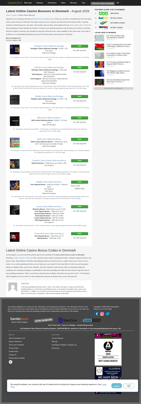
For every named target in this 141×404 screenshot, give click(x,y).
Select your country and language (102, 3)
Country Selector (57, 338)
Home (8, 15)
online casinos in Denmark (23, 258)
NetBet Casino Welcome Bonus (49, 182)
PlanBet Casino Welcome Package (49, 96)
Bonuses (73, 3)
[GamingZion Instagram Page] (102, 314)
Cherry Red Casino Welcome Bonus (49, 233)
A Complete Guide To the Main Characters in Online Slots (118, 54)
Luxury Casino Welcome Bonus (49, 206)
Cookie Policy (13, 351)
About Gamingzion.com (17, 338)
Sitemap (55, 341)
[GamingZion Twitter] (107, 314)
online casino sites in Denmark (80, 25)
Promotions (52, 3)
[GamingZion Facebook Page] (96, 314)
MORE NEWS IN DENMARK (113, 88)
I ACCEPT (116, 385)
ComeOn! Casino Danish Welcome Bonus (49, 160)
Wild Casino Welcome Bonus (49, 117)
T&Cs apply (77, 198)
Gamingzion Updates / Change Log (64, 345)
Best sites (28, 3)
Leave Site (129, 385)
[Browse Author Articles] (13, 287)
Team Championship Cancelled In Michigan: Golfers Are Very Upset (119, 45)
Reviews (40, 3)
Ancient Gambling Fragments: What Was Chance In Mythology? (118, 81)
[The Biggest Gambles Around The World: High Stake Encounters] (99, 73)
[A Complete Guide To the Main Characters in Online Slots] (99, 55)
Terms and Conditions (16, 345)
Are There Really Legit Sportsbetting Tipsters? (115, 36)
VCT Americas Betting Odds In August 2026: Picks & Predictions (118, 63)
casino (14, 15)
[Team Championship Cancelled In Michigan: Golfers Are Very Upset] (99, 47)
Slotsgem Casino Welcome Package (49, 46)
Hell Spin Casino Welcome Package (49, 67)
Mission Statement (15, 341)
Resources (55, 348)
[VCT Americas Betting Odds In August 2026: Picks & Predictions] (99, 64)
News (63, 3)
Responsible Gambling (17, 358)
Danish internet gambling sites (43, 19)
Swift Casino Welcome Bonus (49, 139)
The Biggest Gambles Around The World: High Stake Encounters (118, 72)
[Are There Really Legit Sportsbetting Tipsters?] (99, 38)
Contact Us (13, 355)
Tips (83, 3)
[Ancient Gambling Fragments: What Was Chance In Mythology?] (99, 82)
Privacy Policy (13, 348)
